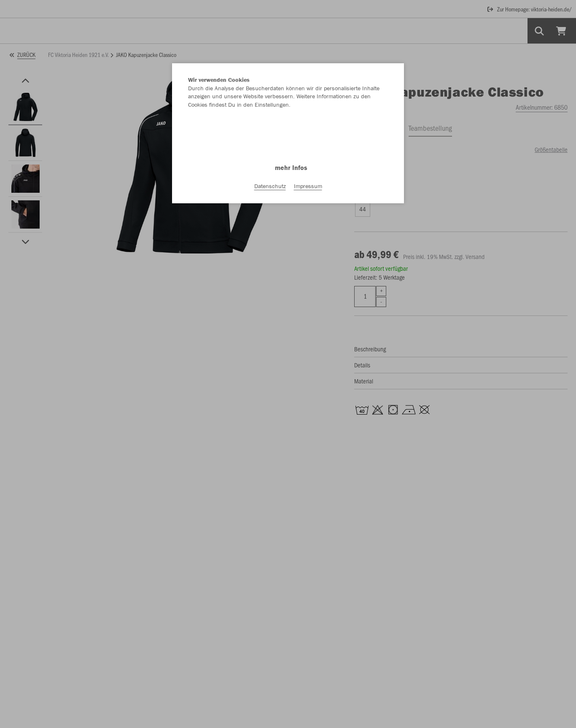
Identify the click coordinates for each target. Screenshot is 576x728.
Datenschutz (270, 186)
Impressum (308, 186)
